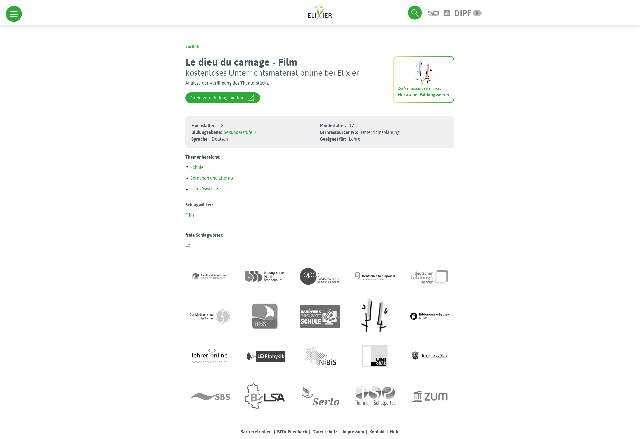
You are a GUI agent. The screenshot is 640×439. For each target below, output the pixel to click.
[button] (14, 14)
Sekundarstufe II (240, 132)
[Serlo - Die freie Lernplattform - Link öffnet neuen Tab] (320, 396)
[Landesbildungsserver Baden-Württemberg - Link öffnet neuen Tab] (210, 276)
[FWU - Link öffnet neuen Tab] (210, 316)
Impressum (353, 431)
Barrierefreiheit (256, 431)
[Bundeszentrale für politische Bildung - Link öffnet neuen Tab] (320, 276)
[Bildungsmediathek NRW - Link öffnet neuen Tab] (430, 316)
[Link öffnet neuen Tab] (468, 12)
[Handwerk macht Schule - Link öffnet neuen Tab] (320, 316)
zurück (192, 46)
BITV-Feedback (292, 431)
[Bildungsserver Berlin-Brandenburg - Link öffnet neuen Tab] (265, 276)
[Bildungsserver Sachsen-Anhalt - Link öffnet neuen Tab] (265, 396)
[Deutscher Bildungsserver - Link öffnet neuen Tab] (430, 276)
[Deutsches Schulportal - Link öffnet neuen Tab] (375, 276)
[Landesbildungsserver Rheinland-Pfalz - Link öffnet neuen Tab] (430, 356)
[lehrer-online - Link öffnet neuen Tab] (210, 356)
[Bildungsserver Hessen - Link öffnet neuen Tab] (375, 316)
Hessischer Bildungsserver (424, 94)
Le (188, 245)
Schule (197, 167)
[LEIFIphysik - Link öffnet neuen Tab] (265, 356)
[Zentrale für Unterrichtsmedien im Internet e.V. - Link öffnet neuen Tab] (430, 396)
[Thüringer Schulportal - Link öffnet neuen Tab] (375, 396)
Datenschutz (325, 431)
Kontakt (377, 431)
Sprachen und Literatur (213, 178)
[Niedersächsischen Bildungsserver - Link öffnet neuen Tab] (320, 356)
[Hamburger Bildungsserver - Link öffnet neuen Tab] (265, 316)
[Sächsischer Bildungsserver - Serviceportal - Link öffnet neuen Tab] (210, 396)
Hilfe (395, 431)
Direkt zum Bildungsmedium (218, 97)
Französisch (202, 188)
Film (190, 215)
